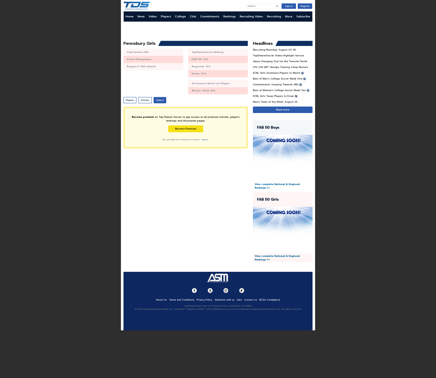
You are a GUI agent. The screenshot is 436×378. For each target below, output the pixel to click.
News (141, 16)
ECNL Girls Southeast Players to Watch (276, 73)
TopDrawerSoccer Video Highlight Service (278, 55)
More (288, 16)
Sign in (205, 139)
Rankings (229, 16)
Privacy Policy (204, 300)
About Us (161, 300)
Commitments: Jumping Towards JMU (275, 84)
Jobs (239, 300)
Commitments (209, 16)
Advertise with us (225, 300)
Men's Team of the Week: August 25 (275, 102)
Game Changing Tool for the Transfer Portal (280, 61)
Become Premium (185, 129)
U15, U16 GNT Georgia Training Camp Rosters (280, 67)
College (180, 16)
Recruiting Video (251, 16)
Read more (282, 109)
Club (193, 16)
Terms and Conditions (181, 300)
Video (153, 16)
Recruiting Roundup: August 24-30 (274, 50)
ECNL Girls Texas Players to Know (273, 96)
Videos (160, 100)
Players (166, 16)
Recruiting (274, 16)
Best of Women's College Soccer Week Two (279, 90)
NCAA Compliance (269, 300)
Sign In (288, 6)
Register (305, 6)
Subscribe (303, 16)
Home (130, 16)
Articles (145, 100)
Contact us (250, 300)
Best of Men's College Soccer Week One (277, 79)
